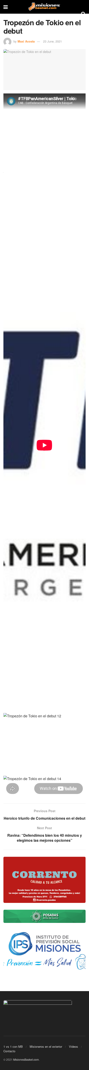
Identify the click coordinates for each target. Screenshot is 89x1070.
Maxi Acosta (26, 41)
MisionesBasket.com (26, 1059)
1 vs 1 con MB (13, 1046)
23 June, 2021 (52, 41)
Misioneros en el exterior (46, 1046)
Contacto (9, 1051)
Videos (73, 1046)
